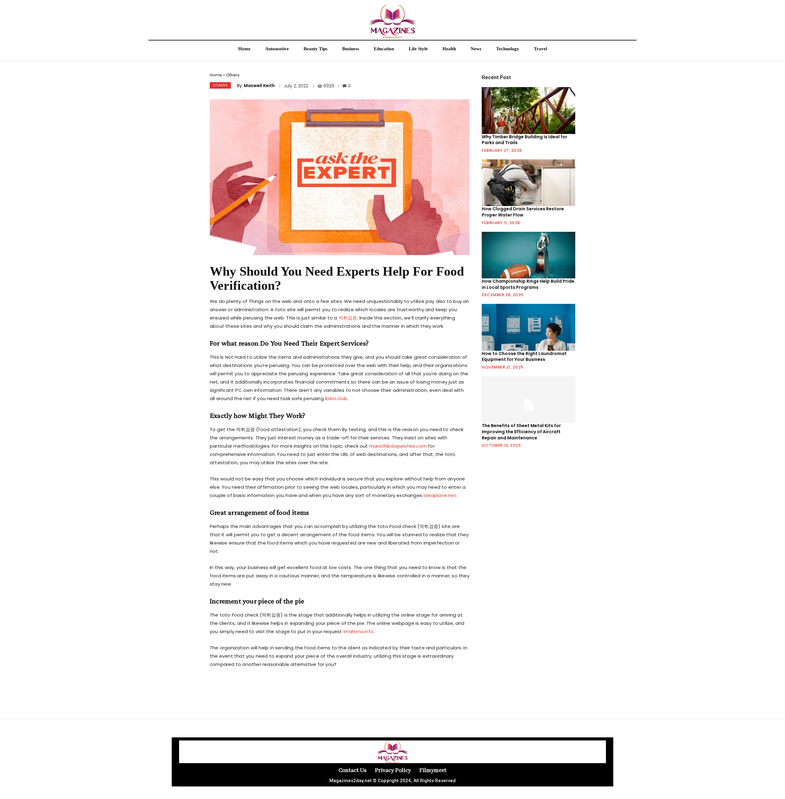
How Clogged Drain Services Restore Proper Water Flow (523, 212)
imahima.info (358, 631)
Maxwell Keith (259, 85)
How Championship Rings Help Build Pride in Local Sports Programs (528, 284)
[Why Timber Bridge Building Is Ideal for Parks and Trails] (528, 110)
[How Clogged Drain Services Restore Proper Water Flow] (528, 182)
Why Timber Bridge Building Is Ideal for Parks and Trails (524, 140)
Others (232, 75)
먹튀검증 (348, 318)
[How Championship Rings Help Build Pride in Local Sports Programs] (528, 255)
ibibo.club (336, 398)
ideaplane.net (439, 495)
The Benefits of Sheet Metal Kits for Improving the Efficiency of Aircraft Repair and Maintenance (521, 431)
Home (216, 75)
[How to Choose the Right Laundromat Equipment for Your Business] (528, 327)
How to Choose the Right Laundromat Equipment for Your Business (524, 356)
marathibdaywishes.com (398, 446)
